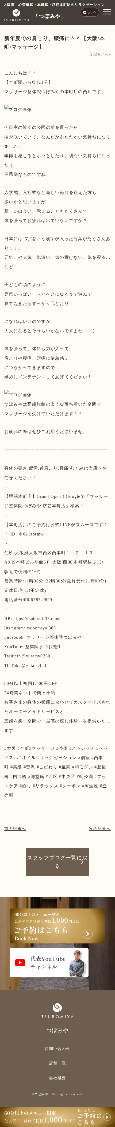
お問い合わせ (57, 1048)
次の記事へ (100, 829)
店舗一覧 (57, 1063)
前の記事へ (15, 829)
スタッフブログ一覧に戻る (57, 862)
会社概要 (57, 1078)
